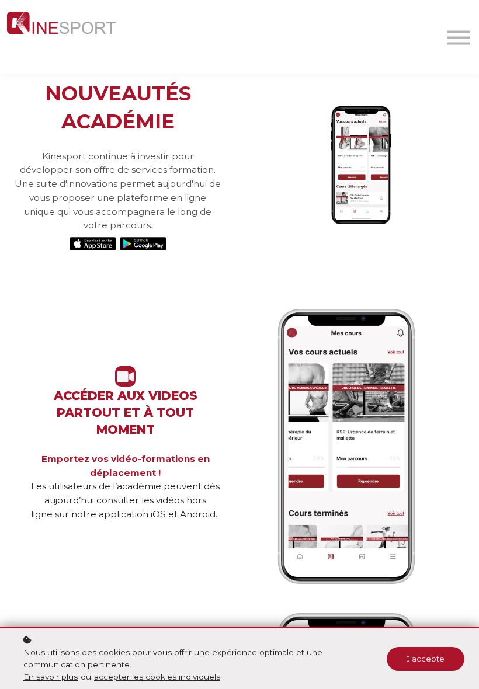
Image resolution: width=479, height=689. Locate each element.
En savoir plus (50, 676)
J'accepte (426, 659)
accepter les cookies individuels (157, 676)
